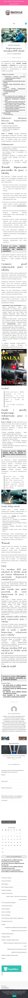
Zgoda (14, 996)
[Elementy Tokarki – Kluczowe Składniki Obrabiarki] (4, 738)
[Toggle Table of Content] (23, 75)
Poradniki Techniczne (14, 45)
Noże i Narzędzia (6, 915)
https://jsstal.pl (5, 987)
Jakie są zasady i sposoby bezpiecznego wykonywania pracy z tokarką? (15, 108)
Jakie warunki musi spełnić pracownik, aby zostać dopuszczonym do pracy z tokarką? (15, 102)
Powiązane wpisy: (9, 114)
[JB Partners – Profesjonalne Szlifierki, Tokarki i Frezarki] (14, 13)
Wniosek (5, 93)
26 (8, 845)
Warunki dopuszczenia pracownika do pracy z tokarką (14, 81)
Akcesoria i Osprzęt (6, 877)
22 (17, 842)
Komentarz (4, 800)
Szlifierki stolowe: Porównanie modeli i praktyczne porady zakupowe (17, 951)
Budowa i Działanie (6, 890)
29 (17, 845)
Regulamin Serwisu (14, 4)
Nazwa (3, 774)
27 (11, 845)
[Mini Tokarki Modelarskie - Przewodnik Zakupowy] (24, 738)
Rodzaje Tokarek (6, 936)
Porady (3, 924)
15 (17, 839)
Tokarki (3, 958)
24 (3, 845)
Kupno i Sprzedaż (6, 912)
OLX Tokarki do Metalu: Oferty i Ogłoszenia (12, 918)
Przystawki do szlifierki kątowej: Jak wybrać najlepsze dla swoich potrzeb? (16, 929)
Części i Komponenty (7, 893)
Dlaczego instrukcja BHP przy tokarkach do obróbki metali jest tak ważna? (15, 110)
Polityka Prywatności (18, 1)
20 (11, 842)
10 (2, 839)
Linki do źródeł (6, 112)
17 (2, 842)
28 (14, 845)
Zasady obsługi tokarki (10, 91)
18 (5, 842)
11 (5, 839)
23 (20, 842)
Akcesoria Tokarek (6, 881)
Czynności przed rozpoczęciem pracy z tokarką (14, 85)
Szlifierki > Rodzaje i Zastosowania (10, 940)
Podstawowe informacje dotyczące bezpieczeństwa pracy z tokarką (15, 77)
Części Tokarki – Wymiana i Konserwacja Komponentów (16, 898)
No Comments (14, 702)
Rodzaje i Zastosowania (7, 933)
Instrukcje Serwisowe (7, 905)
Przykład (7, 87)
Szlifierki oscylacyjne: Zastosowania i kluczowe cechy (15, 944)
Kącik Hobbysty (6, 908)
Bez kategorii (5, 884)
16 (20, 839)
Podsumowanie (9, 79)
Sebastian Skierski (17, 53)
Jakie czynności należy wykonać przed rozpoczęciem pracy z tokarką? (15, 105)
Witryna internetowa (6, 787)
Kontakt (9, 1)
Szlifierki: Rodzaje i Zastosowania (10, 955)
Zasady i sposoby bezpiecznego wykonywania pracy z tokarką (14, 89)
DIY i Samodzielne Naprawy (9, 902)
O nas (5, 1)
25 (5, 845)
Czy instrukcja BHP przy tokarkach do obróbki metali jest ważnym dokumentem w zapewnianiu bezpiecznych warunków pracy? (15, 98)
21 (14, 842)
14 (14, 839)
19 (8, 842)
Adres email (4, 781)
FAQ (4, 94)
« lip (3, 852)
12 (8, 839)
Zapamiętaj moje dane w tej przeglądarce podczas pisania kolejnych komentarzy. (12, 796)
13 (11, 839)
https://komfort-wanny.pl (7, 989)
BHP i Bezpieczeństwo (7, 887)
